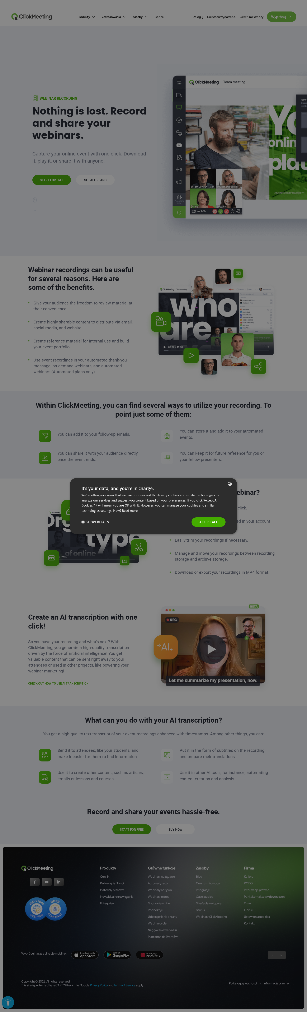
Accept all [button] (208, 522)
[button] (95, 522)
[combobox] (230, 483)
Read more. (130, 510)
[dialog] (153, 506)
